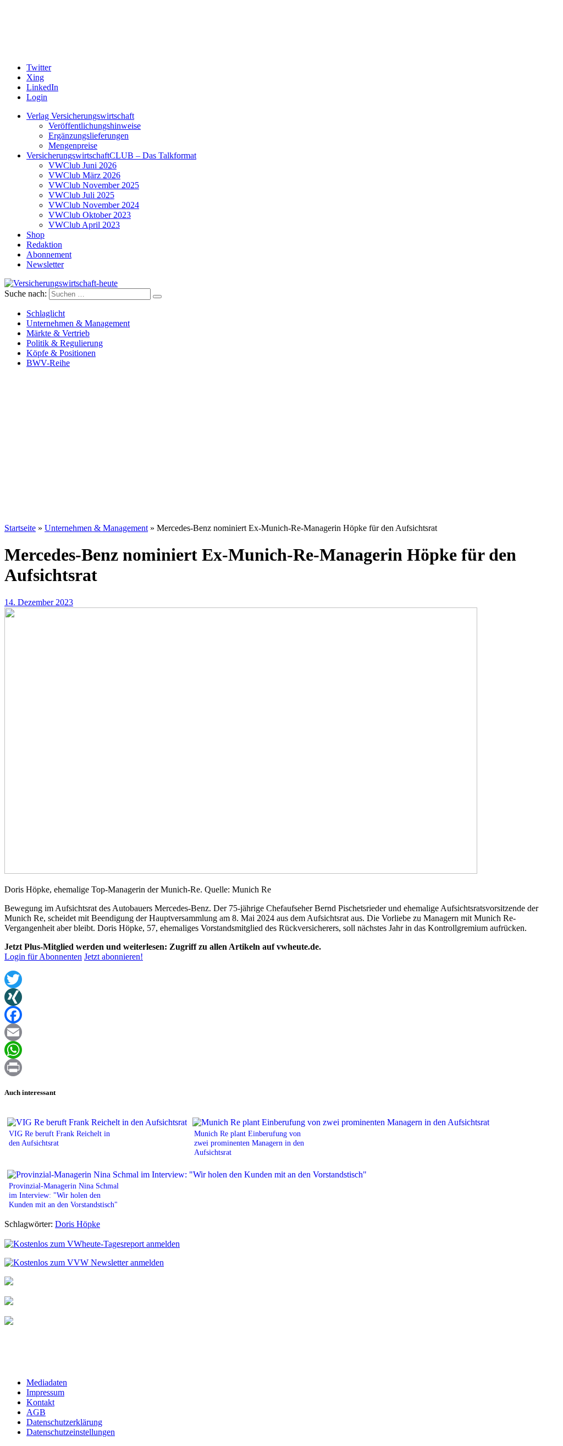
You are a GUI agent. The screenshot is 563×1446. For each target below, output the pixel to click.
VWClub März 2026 (84, 175)
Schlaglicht (45, 313)
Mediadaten (46, 1382)
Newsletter (45, 264)
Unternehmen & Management (78, 323)
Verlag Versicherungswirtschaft (80, 116)
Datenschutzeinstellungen (70, 1432)
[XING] (281, 997)
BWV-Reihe (48, 363)
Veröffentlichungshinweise (94, 125)
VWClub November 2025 (93, 185)
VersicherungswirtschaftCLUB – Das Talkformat (111, 155)
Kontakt (40, 1402)
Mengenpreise (72, 145)
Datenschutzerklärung (64, 1422)
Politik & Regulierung (64, 343)
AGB (36, 1412)
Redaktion (44, 244)
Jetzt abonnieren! (113, 956)
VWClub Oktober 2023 (89, 215)
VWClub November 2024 (93, 205)
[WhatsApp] (281, 1050)
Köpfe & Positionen (61, 353)
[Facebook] (281, 1014)
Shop (35, 234)
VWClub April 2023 (84, 224)
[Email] (281, 1032)
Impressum (45, 1392)
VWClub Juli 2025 (81, 195)
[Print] (281, 1067)
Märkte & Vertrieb (58, 333)
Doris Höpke (77, 1224)
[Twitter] (281, 979)
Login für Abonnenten (43, 956)
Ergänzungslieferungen (88, 135)
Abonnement (48, 254)
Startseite (20, 528)
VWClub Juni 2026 (82, 165)
